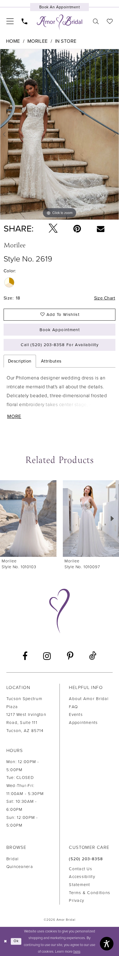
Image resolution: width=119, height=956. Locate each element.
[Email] (100, 228)
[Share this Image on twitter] (53, 229)
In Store (66, 41)
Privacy (76, 900)
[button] (10, 21)
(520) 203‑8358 (86, 858)
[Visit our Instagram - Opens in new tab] (47, 656)
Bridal (12, 858)
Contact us (80, 868)
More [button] (14, 416)
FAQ (73, 706)
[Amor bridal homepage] (59, 22)
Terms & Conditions (89, 892)
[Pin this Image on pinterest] (77, 228)
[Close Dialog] (5, 942)
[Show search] (96, 21)
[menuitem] (10, 21)
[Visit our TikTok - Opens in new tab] (93, 656)
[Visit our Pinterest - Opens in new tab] (70, 656)
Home (13, 41)
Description (20, 361)
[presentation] (28, 518)
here (76, 951)
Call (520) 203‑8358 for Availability (60, 344)
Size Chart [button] (104, 298)
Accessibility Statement (82, 880)
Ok (16, 941)
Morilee (37, 41)
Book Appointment (60, 329)
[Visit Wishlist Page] (110, 21)
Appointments (83, 722)
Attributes (51, 361)
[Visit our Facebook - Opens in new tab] (25, 656)
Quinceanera (19, 866)
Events (76, 714)
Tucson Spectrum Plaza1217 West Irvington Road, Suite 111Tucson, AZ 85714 (26, 714)
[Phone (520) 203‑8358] (24, 21)
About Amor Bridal (88, 698)
